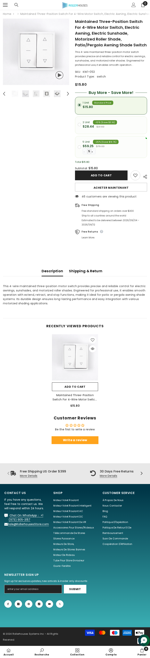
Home (7, 14)
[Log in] (133, 5)
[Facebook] (8, 604)
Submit (75, 589)
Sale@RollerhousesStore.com (28, 524)
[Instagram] (18, 604)
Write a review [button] (75, 440)
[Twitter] (59, 604)
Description (52, 271)
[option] (36, 52)
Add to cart (101, 175)
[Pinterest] (28, 604)
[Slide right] (141, 473)
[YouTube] (49, 604)
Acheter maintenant (111, 188)
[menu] (5, 5)
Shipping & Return (85, 271)
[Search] (16, 5)
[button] (4, 94)
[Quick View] (92, 348)
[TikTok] (39, 604)
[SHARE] (143, 176)
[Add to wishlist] (135, 175)
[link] (42, 652)
